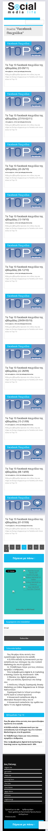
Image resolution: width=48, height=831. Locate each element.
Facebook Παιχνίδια (18, 43)
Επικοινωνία (10, 816)
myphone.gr (9, 799)
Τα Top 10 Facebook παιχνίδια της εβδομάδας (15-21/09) (24, 420)
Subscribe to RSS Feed (25, 609)
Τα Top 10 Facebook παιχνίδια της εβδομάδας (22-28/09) (24, 369)
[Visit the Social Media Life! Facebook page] (32, 575)
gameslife (8, 771)
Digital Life (8, 767)
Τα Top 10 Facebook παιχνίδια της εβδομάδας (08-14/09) (24, 470)
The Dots (8, 783)
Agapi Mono (9, 791)
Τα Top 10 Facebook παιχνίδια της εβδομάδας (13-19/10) (24, 218)
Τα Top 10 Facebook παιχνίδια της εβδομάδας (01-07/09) (24, 520)
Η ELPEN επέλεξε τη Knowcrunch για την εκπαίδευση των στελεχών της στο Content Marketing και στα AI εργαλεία (23, 729)
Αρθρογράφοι (27, 809)
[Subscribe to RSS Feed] (13, 609)
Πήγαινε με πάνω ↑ (24, 558)
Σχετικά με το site (12, 809)
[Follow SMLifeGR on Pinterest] (32, 584)
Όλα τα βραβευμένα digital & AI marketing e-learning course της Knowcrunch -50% (23, 743)
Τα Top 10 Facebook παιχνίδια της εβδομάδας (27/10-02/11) (24, 117)
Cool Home (9, 787)
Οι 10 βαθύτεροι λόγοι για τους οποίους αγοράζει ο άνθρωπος (21, 737)
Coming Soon (9, 779)
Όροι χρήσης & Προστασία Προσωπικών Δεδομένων (24, 813)
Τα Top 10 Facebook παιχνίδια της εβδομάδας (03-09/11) (24, 66)
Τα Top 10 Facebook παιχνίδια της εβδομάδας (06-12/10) (24, 268)
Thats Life (8, 775)
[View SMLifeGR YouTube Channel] (32, 589)
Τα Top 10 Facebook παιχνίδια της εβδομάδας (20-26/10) (24, 167)
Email (6, 628)
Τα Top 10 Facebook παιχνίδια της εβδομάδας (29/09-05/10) (24, 319)
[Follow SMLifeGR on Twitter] (32, 580)
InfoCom (8, 795)
